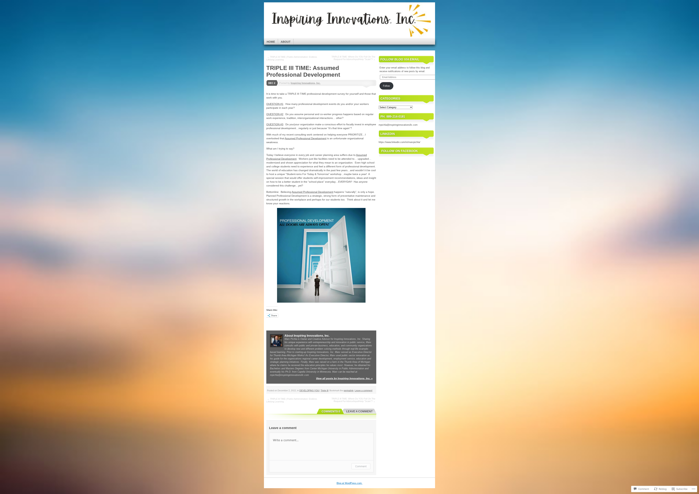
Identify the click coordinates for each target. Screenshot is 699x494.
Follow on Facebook (399, 151)
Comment (361, 466)
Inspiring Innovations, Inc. (306, 83)
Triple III (324, 390)
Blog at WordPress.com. (349, 483)
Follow (386, 85)
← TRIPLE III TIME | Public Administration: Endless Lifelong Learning (291, 58)
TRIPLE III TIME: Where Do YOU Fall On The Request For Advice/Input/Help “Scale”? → (353, 58)
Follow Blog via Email (399, 59)
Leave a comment (363, 390)
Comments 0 (331, 411)
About (286, 41)
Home (271, 41)
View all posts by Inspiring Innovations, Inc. (344, 378)
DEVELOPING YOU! (309, 390)
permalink (349, 390)
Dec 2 (271, 83)
